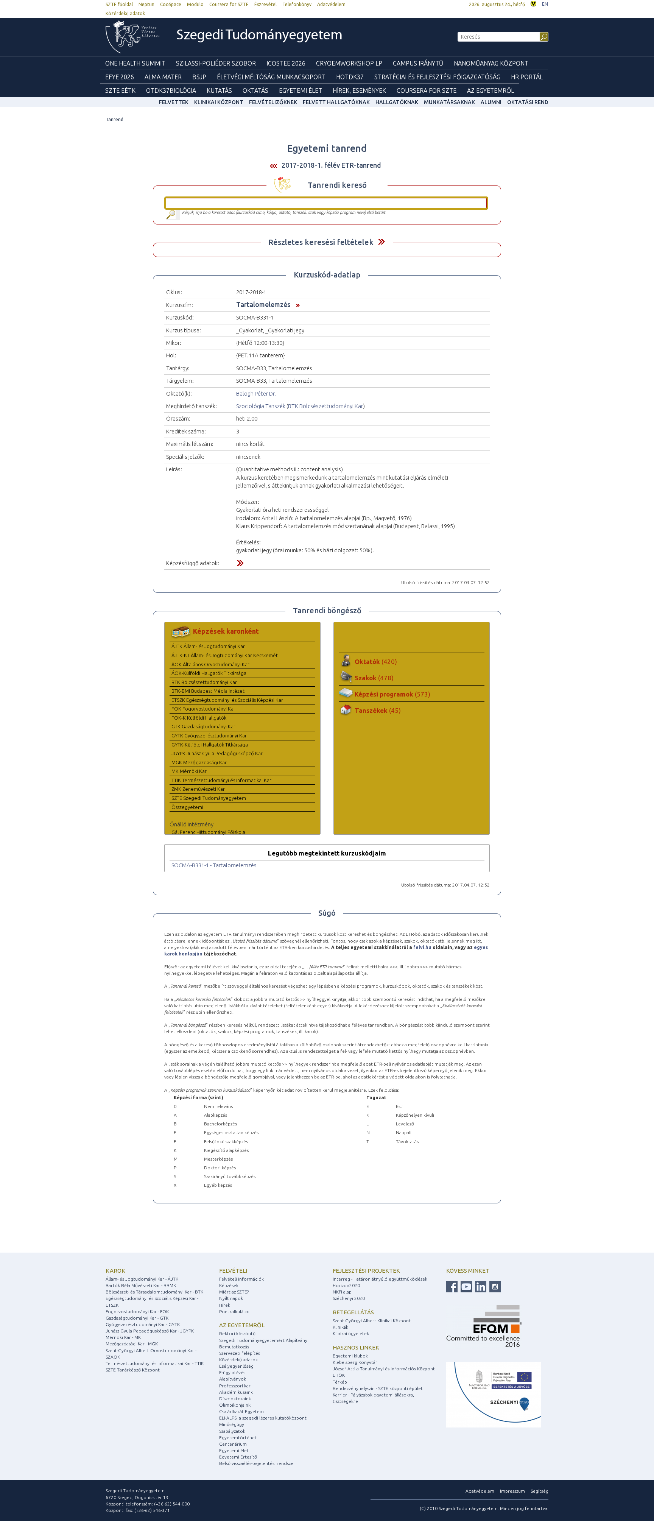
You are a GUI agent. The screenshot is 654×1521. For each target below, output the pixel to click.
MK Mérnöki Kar (189, 771)
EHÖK (339, 1375)
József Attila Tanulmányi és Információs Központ (384, 1368)
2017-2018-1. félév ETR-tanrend (331, 165)
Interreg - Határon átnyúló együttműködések (380, 1278)
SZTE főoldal (119, 4)
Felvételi (233, 1270)
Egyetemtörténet (238, 1437)
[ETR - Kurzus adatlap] (296, 304)
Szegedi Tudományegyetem (259, 35)
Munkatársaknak (449, 102)
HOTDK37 (350, 76)
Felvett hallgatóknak (336, 102)
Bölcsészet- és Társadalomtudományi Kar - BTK (154, 1291)
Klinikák (340, 1327)
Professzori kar (235, 1385)
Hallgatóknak (396, 102)
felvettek (173, 102)
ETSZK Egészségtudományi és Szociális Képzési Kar (227, 700)
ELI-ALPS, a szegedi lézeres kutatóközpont (263, 1417)
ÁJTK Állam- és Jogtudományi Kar (208, 646)
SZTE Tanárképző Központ (133, 1369)
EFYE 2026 (119, 76)
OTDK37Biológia (171, 90)
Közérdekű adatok (125, 13)
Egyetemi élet (300, 90)
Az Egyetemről (490, 90)
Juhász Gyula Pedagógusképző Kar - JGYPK (150, 1330)
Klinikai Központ (218, 102)
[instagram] (494, 1286)
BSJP (199, 76)
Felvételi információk (241, 1278)
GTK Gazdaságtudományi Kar (203, 726)
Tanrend (114, 119)
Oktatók (376, 661)
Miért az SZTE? (234, 1291)
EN (545, 4)
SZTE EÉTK (120, 90)
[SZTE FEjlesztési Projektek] (493, 1394)
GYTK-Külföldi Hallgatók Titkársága (209, 744)
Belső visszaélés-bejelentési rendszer (257, 1463)
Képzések (228, 1285)
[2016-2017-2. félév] (273, 165)
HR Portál (527, 76)
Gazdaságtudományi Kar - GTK (137, 1317)
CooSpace (170, 4)
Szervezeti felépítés (239, 1353)
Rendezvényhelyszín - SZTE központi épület (378, 1388)
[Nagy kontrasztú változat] (533, 3)
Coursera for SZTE (229, 4)
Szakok (374, 677)
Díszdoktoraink (235, 1398)
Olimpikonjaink (235, 1405)
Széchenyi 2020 (349, 1298)
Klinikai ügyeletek (351, 1333)
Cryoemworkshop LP (349, 63)
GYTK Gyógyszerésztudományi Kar (209, 735)
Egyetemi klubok (350, 1355)
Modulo (195, 4)
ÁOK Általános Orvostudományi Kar (210, 664)
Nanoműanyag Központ (491, 63)
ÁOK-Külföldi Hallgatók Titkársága (208, 673)
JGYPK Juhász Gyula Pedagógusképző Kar (217, 753)
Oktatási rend (527, 102)
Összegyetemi (187, 807)
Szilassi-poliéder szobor (216, 63)
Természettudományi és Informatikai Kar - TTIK (155, 1363)
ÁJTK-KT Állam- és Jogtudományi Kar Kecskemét (224, 655)
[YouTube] (465, 1286)
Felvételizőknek (273, 102)
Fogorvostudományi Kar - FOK (137, 1311)
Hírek (224, 1305)
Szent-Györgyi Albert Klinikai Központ (372, 1320)
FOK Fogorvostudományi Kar (203, 708)
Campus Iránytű (418, 63)
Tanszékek (378, 710)
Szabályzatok (232, 1431)
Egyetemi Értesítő (238, 1456)
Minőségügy (231, 1424)
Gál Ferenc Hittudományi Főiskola (208, 832)
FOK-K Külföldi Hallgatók (198, 717)
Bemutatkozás (234, 1346)
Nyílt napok (231, 1298)
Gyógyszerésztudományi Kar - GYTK (143, 1324)
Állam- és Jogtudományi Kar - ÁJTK (142, 1278)
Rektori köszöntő (237, 1333)
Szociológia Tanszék (260, 406)
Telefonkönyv (296, 4)
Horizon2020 (346, 1285)
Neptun (146, 4)
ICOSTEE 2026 (285, 63)
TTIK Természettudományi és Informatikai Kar (221, 780)
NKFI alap (342, 1291)
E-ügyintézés (232, 1372)
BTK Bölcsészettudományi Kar (325, 406)
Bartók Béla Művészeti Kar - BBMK (141, 1285)
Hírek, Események (359, 90)
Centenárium (233, 1444)
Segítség (539, 1490)
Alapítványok (232, 1378)
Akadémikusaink (236, 1392)
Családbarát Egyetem (241, 1411)
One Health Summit (135, 63)
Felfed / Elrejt (381, 242)
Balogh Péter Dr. (256, 393)
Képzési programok (392, 694)
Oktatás (255, 90)
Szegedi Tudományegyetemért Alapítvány (263, 1340)
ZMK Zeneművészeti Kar (198, 789)
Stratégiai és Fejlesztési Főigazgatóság (437, 76)
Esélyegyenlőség (236, 1366)
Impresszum (512, 1490)
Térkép (340, 1381)
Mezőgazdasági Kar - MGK (132, 1343)
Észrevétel (265, 4)
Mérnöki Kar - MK (123, 1337)
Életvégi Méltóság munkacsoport (271, 76)
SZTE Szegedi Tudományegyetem (208, 798)
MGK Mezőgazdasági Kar (199, 762)
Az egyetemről (242, 1325)
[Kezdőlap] (132, 36)
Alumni (491, 102)
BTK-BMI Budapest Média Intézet (207, 690)
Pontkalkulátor (234, 1311)
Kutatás (219, 90)
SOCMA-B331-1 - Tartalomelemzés (214, 865)
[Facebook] (452, 1286)
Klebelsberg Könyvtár (355, 1362)
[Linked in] (479, 1286)
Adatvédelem (331, 4)
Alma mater (163, 76)
